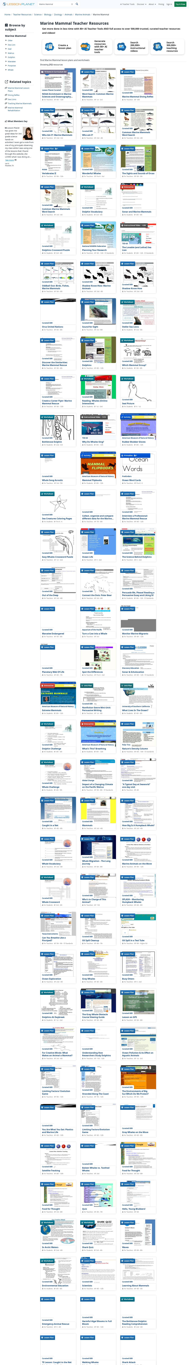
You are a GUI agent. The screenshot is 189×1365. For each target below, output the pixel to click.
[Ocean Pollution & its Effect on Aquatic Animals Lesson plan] (138, 1040)
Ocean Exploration (51, 978)
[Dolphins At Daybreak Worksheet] (58, 1011)
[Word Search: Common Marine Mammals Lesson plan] (98, 91)
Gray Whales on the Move (135, 1132)
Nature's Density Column (135, 748)
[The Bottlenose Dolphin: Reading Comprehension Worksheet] (138, 1318)
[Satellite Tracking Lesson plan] (58, 1164)
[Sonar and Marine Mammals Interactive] (138, 196)
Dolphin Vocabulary (92, 211)
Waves (125, 1247)
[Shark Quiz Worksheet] (98, 1243)
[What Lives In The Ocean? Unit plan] (138, 704)
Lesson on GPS (129, 1017)
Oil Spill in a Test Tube (133, 940)
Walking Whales (90, 1362)
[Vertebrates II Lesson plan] (58, 167)
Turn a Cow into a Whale (94, 633)
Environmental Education (55, 1285)
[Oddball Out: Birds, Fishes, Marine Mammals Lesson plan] (58, 282)
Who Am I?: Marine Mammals (57, 135)
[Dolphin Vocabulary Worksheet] (98, 205)
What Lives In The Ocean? (135, 710)
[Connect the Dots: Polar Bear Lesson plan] (98, 589)
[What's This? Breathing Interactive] (98, 742)
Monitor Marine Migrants (135, 633)
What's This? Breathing (94, 748)
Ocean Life (87, 556)
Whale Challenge (50, 787)
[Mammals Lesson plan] (98, 810)
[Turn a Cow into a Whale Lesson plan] (98, 626)
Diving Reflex (14, 95)
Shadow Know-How (132, 288)
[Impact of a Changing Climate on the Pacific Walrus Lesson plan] (98, 781)
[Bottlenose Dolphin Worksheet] (58, 436)
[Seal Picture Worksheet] (138, 397)
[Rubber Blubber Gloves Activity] (138, 436)
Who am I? (87, 135)
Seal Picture (128, 403)
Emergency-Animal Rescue (55, 1324)
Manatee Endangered (53, 633)
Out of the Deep (50, 595)
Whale (10, 69)
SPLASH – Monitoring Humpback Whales (133, 901)
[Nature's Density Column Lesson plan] (138, 742)
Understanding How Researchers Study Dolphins (96, 1054)
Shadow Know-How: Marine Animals (96, 287)
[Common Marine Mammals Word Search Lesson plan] (138, 129)
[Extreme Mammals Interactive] (58, 704)
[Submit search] (77, 4)
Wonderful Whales (91, 173)
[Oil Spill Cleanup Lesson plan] (98, 934)
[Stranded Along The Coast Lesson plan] (98, 1078)
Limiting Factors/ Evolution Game (56, 1092)
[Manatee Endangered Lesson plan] (58, 618)
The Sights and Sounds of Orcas (138, 173)
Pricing (161, 4)
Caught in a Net (50, 825)
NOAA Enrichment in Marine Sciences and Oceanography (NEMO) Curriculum (56, 97)
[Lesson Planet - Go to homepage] (20, 4)
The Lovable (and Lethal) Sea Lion (136, 249)
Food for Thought (131, 1170)
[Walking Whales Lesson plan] (98, 1347)
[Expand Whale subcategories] (6, 69)
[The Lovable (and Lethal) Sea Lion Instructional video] (138, 236)
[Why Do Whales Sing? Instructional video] (98, 424)
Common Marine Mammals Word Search (136, 134)
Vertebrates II (49, 173)
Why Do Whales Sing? (93, 441)
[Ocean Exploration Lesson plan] (58, 973)
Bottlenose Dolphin (52, 441)
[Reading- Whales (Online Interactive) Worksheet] (98, 388)
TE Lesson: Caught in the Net (56, 1362)
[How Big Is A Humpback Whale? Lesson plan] (138, 819)
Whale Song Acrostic (52, 480)
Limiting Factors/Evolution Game (96, 1131)
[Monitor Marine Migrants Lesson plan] (138, 618)
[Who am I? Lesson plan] (98, 130)
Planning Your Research (94, 250)
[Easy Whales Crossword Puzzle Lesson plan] (58, 551)
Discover (140, 4)
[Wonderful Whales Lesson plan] (98, 167)
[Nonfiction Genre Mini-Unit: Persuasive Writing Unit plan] (98, 705)
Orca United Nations (52, 326)
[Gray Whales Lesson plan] (98, 963)
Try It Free (180, 4)
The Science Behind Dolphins (137, 556)
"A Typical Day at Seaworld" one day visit (136, 786)
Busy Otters (128, 978)
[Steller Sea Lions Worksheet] (138, 319)
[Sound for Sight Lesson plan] (98, 311)
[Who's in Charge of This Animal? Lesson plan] (98, 887)
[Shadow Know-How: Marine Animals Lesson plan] (98, 282)
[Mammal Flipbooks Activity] (98, 474)
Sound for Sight (90, 326)
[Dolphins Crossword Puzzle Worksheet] (58, 244)
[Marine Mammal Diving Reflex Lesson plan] (138, 81)
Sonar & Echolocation (133, 672)
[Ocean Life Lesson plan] (98, 541)
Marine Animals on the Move (137, 863)
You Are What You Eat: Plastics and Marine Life (57, 1131)
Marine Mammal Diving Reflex (137, 96)
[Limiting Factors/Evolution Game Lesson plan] (98, 1117)
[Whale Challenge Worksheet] (58, 781)
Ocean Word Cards (131, 480)
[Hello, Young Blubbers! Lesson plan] (138, 1193)
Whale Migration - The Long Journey (96, 862)
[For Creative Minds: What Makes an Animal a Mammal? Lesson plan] (58, 1041)
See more (9, 160)
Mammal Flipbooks (92, 480)
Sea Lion (11, 44)
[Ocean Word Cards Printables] (138, 465)
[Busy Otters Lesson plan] (138, 973)
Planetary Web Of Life (53, 672)
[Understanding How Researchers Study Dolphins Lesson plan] (98, 1040)
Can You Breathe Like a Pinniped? (54, 939)
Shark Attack (129, 1362)
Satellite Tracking (51, 1170)
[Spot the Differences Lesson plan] (98, 666)
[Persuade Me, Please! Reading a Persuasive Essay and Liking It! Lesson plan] (138, 589)
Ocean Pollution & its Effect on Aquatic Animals (137, 1054)
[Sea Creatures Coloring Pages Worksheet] (58, 503)
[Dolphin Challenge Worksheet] (58, 742)
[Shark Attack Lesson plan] (138, 1347)
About (151, 4)
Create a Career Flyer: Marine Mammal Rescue (57, 402)
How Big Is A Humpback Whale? (138, 825)
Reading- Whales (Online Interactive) (94, 402)
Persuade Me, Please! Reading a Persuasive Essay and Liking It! (138, 594)
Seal (9, 48)
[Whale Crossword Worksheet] (58, 896)
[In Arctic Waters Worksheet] (58, 1239)
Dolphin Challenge (51, 748)
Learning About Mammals (135, 1285)
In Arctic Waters (50, 1247)
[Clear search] (72, 4)
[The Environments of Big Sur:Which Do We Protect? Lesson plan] (138, 1078)
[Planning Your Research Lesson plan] (98, 244)
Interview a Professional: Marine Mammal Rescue (135, 517)
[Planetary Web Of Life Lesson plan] (58, 656)
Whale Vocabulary (51, 863)
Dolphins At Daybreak (53, 1017)
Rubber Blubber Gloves (134, 441)
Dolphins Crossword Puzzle (56, 250)
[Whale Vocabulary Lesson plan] (58, 857)
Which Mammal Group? (134, 365)
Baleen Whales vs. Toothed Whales (95, 1169)
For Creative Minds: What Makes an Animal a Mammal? (57, 1054)
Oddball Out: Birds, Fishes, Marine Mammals (55, 287)
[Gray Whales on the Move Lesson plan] (138, 1117)
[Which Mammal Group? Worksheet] (138, 359)
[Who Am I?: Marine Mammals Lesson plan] (58, 129)
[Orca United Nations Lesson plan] (58, 311)
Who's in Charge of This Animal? (94, 901)
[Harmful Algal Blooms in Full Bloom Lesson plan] (98, 1308)
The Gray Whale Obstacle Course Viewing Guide (95, 1016)
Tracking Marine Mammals (19, 103)
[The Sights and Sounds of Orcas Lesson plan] (138, 158)
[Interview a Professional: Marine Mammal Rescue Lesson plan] (138, 512)
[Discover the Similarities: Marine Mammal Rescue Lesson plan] (58, 359)
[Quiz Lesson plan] (98, 1203)
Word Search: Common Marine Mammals (97, 95)
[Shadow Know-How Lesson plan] (138, 282)
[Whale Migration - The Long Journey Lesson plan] (98, 848)
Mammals (87, 825)
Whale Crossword (51, 902)
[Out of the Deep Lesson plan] (58, 580)
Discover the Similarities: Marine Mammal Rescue (55, 364)
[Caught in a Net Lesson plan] (58, 810)
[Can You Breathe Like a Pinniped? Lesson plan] (58, 925)
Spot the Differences (92, 672)
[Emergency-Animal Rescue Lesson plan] (58, 1318)
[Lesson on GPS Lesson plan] (138, 1002)
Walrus (11, 53)
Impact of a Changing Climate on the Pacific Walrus (97, 786)
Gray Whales (88, 978)
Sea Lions (12, 99)
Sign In (169, 4)
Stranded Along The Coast (95, 1093)
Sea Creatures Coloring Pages (57, 518)
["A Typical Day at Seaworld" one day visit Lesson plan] (138, 771)
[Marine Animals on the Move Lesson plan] (138, 857)
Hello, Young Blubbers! (133, 1208)
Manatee (12, 61)
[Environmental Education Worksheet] (58, 1279)
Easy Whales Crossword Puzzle (57, 556)
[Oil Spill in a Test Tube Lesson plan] (138, 934)
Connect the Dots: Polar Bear (97, 595)
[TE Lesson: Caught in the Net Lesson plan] (58, 1347)
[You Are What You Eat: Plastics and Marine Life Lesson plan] (58, 1117)
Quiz (84, 1208)
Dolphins (86, 365)
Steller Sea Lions (130, 326)
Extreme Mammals (51, 710)
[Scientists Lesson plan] (98, 1280)
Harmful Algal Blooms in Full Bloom (97, 1322)
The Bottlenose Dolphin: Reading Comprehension (134, 1322)
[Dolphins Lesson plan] (98, 350)
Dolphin (11, 57)
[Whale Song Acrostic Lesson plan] (58, 465)
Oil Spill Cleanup (90, 940)
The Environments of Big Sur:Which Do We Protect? (135, 1092)
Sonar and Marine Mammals (136, 211)
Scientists (87, 1285)
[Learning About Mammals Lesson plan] (138, 1270)
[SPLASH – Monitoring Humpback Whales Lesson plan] (138, 896)
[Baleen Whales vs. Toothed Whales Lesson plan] (98, 1155)
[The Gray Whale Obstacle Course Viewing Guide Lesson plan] (98, 1002)
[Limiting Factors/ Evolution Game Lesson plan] (58, 1078)
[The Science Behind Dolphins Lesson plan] (138, 541)
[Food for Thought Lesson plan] (138, 1166)
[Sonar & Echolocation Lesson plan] (138, 666)
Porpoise (12, 65)
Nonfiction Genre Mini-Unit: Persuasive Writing (96, 709)
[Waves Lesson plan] (138, 1241)
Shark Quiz (87, 1247)
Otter (10, 40)
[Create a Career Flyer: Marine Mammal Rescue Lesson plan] (58, 397)
